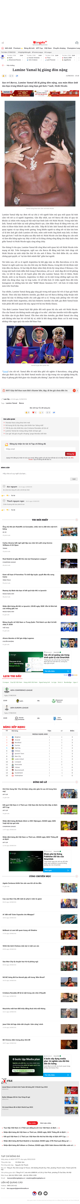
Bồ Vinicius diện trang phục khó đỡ (16, 1040)
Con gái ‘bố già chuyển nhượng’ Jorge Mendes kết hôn (26, 434)
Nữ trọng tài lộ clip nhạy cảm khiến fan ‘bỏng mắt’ (24, 425)
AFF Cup (39, 48)
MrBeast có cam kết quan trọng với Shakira (20, 930)
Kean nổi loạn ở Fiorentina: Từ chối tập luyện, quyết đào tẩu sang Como (28, 575)
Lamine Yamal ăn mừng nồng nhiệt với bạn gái (23, 431)
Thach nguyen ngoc (15, 501)
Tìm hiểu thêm (50, 671)
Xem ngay (48, 870)
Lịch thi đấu (12, 676)
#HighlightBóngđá (24, 52)
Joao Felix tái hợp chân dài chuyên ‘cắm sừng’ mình (23, 1024)
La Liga (53, 682)
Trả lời (13, 495)
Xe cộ (4, 532)
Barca (21, 403)
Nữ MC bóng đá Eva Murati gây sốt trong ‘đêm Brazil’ (24, 977)
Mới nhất (8, 48)
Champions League (9, 562)
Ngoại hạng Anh (8, 594)
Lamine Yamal (11, 403)
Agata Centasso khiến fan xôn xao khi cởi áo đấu (22, 883)
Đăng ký (70, 454)
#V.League (48, 52)
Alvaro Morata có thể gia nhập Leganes (18, 638)
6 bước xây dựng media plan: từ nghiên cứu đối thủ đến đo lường (56, 1061)
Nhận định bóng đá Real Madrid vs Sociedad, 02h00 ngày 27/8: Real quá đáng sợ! (37, 1141)
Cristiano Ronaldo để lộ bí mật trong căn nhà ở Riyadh (24, 993)
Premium (17, 48)
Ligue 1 (75, 682)
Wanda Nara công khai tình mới (17, 423)
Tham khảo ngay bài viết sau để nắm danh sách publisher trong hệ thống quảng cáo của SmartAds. (56, 863)
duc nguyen (12, 487)
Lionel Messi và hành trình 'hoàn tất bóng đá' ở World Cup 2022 (25, 1087)
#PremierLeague (37, 52)
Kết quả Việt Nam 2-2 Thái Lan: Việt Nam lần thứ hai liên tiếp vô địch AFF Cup (30, 806)
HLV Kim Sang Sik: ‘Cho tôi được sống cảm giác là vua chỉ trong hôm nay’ (30, 790)
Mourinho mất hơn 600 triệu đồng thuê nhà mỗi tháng (24, 1008)
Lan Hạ (6, 399)
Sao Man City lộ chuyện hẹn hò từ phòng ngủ (20, 962)
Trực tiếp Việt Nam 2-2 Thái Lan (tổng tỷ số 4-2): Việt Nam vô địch (32, 1128)
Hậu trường (10, 65)
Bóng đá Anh (29, 48)
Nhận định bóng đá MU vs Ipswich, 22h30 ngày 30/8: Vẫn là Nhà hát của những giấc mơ (30, 607)
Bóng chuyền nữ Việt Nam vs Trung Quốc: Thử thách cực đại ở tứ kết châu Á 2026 (29, 623)
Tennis (5, 548)
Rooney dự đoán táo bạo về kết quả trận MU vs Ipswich (24, 590)
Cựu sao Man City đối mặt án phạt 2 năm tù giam (22, 899)
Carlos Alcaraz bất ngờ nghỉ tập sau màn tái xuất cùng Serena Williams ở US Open (27, 544)
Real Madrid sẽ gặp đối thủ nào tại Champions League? (24, 559)
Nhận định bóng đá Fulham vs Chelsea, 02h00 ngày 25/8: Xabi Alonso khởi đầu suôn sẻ (40, 1145)
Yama (5, 371)
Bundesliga (67, 682)
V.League (6, 682)
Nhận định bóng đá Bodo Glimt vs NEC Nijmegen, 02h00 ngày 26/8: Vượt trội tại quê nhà (29, 822)
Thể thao (6, 627)
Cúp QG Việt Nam (16, 682)
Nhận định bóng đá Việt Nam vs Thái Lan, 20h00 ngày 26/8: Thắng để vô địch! (30, 838)
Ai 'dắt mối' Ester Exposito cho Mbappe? (18, 914)
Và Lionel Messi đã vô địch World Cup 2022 (17, 1107)
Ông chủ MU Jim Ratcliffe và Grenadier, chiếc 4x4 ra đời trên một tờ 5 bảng (30, 528)
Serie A (60, 682)
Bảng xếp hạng (14, 727)
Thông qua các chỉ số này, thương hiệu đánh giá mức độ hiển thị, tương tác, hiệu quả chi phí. (56, 661)
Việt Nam (48, 48)
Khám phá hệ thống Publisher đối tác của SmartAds (54, 856)
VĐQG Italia (7, 580)
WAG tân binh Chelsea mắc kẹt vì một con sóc (21, 946)
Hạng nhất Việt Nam (31, 682)
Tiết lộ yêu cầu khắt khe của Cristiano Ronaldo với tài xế (26, 428)
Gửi (74, 479)
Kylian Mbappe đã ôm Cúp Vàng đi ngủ (16, 1097)
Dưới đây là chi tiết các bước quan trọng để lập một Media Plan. (57, 1067)
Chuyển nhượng (59, 48)
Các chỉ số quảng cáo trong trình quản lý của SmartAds (56, 656)
